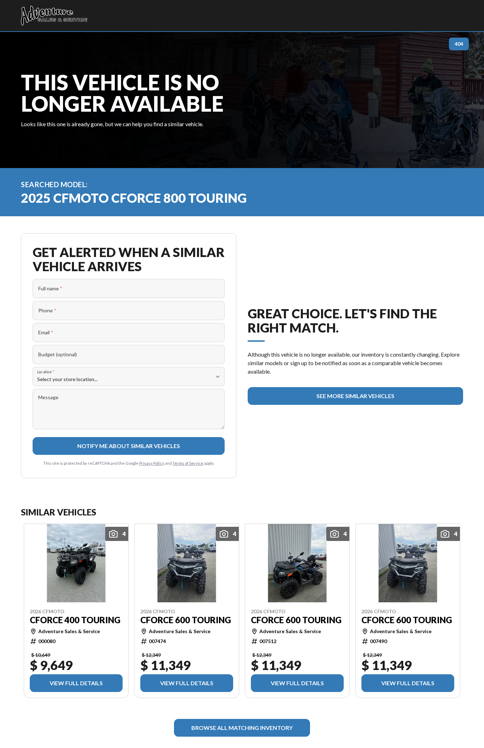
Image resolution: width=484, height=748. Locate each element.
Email (45, 332)
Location (45, 371)
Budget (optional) (57, 354)
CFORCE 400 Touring (75, 620)
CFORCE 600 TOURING (185, 620)
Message (48, 397)
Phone (47, 310)
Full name (50, 288)
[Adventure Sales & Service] (54, 16)
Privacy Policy (151, 463)
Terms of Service (188, 463)
